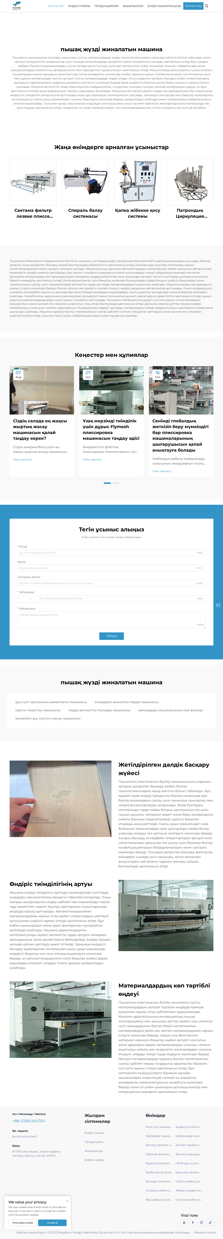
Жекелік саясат (205, 1232)
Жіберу (111, 636)
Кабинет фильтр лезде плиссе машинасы (159, 1154)
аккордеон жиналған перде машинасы (127, 702)
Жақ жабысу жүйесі (159, 1199)
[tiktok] (210, 1222)
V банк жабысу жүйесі (189, 1181)
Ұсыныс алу (193, 5)
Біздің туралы (79, 6)
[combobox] (28, 599)
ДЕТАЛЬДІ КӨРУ (33, 181)
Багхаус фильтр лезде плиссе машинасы (159, 1145)
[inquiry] (218, 605)
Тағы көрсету (22, 459)
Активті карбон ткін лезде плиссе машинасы (189, 1145)
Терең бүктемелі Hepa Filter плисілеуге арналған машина (159, 1163)
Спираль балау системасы (85, 213)
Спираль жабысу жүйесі (159, 1190)
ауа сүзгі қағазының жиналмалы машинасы (51, 702)
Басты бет (56, 6)
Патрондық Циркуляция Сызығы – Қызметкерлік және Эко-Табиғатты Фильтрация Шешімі (190, 213)
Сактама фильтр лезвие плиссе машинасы (33, 213)
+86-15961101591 (28, 1120)
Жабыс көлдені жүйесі (189, 1190)
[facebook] (193, 1222)
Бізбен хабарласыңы (164, 6)
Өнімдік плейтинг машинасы (159, 1181)
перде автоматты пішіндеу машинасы (99, 710)
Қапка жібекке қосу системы (137, 213)
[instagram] (201, 1222)
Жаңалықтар (133, 6)
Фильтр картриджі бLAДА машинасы (189, 1154)
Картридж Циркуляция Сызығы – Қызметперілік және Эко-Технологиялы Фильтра (159, 1136)
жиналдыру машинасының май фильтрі (170, 710)
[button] (107, 483)
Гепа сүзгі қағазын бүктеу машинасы (159, 1127)
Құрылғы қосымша (189, 1172)
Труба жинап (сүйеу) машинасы (159, 1172)
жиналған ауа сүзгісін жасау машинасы (47, 718)
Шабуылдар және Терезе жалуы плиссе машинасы (189, 1136)
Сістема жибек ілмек (189, 1199)
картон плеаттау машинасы (38, 710)
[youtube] (184, 1222)
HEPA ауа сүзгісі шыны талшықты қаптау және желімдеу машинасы (189, 1163)
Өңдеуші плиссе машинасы (189, 1127)
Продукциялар (107, 6)
